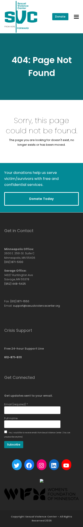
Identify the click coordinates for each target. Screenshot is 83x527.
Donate (60, 16)
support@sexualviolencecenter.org (36, 306)
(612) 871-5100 (13, 262)
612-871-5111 (13, 357)
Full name (10, 418)
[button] (76, 17)
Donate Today (41, 198)
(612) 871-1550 (19, 301)
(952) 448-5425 (15, 284)
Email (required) (16, 404)
